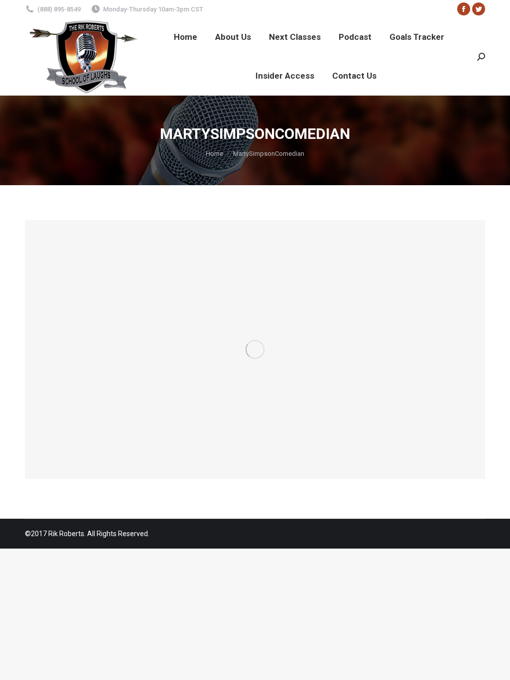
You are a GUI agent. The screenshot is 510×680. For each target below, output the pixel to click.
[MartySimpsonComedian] (255, 349)
